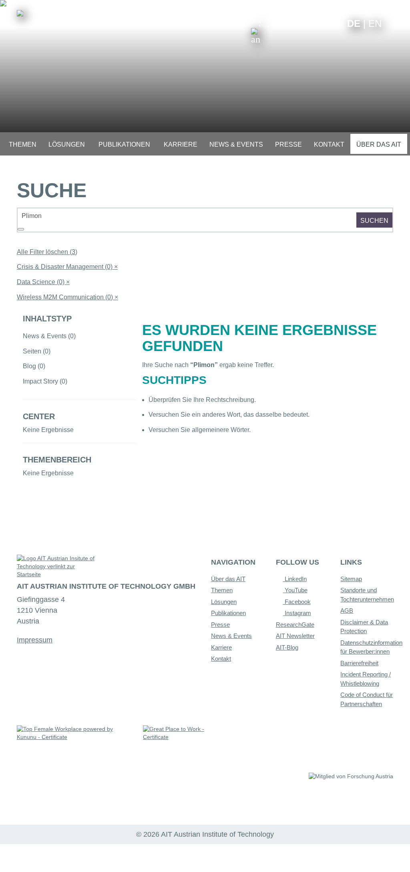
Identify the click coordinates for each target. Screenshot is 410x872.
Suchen (374, 220)
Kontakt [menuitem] (329, 144)
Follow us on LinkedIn (310, 23)
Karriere (221, 647)
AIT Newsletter (295, 635)
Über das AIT (228, 578)
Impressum (34, 640)
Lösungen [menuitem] (66, 144)
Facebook (297, 601)
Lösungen (224, 601)
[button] (256, 31)
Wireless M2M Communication (67, 297)
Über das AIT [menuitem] (378, 144)
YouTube (295, 590)
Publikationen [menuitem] (124, 144)
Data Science (43, 282)
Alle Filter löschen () (47, 251)
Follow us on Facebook (335, 23)
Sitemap (351, 578)
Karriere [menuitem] (180, 144)
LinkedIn (295, 578)
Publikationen (228, 613)
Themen (222, 590)
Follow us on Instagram (323, 23)
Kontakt (221, 658)
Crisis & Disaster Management (67, 266)
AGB (346, 610)
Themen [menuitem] (22, 144)
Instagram (297, 613)
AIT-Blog (287, 647)
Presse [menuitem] (288, 144)
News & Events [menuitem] (236, 144)
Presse (220, 624)
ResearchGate (295, 624)
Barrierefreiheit (359, 663)
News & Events (231, 635)
